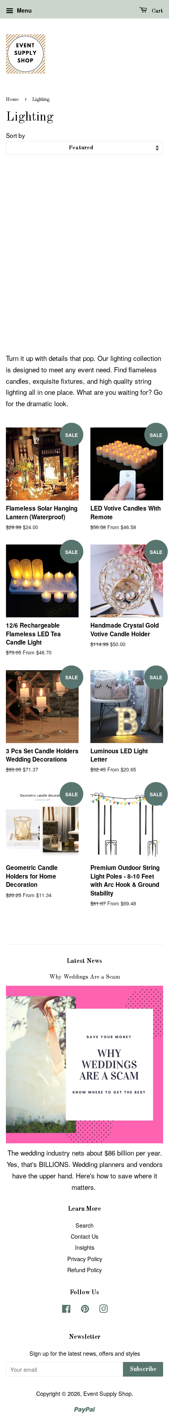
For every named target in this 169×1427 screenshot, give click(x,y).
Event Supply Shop (107, 1393)
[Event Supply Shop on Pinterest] (85, 1310)
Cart (156, 11)
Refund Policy (84, 1269)
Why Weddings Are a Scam (84, 977)
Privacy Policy (84, 1258)
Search (84, 1225)
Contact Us (84, 1236)
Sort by (15, 135)
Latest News (84, 961)
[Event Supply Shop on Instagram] (103, 1310)
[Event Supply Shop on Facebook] (66, 1310)
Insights (84, 1247)
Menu (23, 10)
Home (12, 99)
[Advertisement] (84, 256)
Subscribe (143, 1369)
